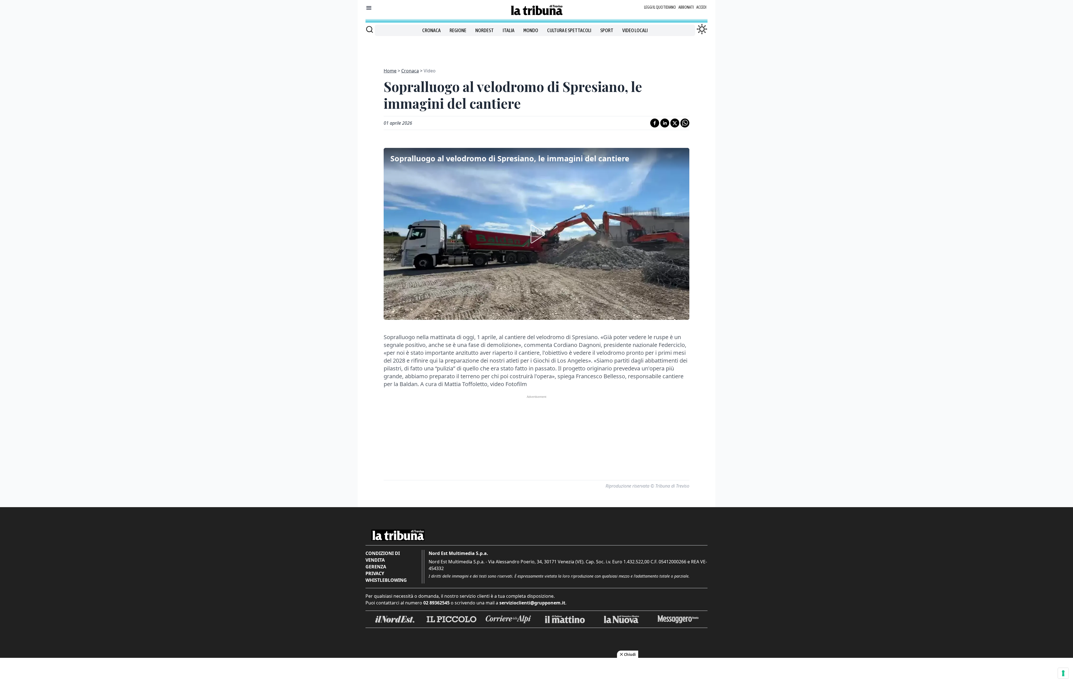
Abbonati (686, 7)
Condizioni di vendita (382, 556)
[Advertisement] (536, 48)
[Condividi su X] (674, 123)
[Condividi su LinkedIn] (664, 123)
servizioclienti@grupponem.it (532, 603)
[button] (536, 234)
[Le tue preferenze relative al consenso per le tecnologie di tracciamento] (1063, 673)
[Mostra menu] (368, 7)
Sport (606, 30)
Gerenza (375, 567)
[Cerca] (369, 29)
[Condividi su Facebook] (654, 123)
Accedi (701, 7)
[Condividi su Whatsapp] (684, 123)
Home (390, 71)
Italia (508, 30)
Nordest (484, 30)
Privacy (374, 573)
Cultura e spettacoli (569, 30)
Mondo (530, 30)
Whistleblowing (386, 580)
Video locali (635, 30)
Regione (458, 30)
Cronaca (431, 30)
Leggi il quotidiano (660, 7)
